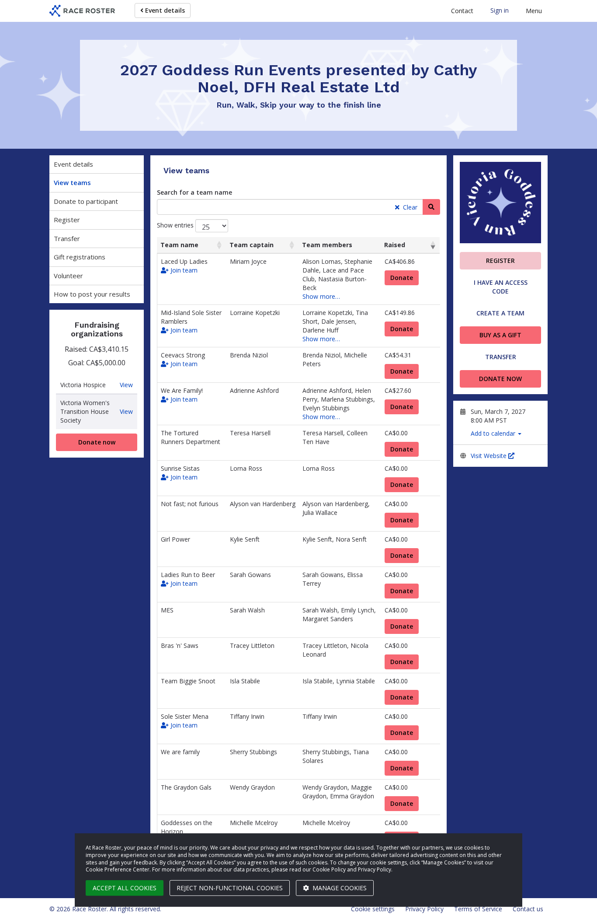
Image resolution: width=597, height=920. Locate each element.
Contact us (528, 909)
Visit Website (489, 455)
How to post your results (92, 294)
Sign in (499, 10)
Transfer (67, 238)
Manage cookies (339, 888)
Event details (164, 10)
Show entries (176, 225)
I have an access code (501, 286)
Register (67, 219)
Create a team (500, 313)
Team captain (251, 245)
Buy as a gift (500, 335)
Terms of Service (478, 909)
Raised (394, 245)
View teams (72, 182)
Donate (401, 277)
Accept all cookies (124, 888)
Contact (462, 11)
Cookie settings (373, 909)
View (126, 385)
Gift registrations (79, 256)
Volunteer (68, 275)
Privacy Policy (424, 909)
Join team (183, 270)
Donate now (96, 442)
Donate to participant (86, 201)
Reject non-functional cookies (230, 888)
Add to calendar (494, 433)
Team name (179, 245)
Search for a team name (194, 192)
